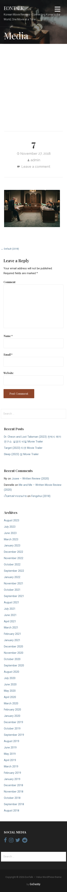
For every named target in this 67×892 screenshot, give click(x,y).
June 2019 (10, 747)
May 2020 (10, 690)
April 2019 (10, 760)
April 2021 (10, 621)
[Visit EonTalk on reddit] (24, 841)
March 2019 (11, 766)
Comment (9, 282)
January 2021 (12, 640)
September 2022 (14, 570)
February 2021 (12, 634)
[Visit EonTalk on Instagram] (11, 841)
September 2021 (14, 596)
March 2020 (11, 703)
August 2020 (11, 671)
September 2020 (14, 665)
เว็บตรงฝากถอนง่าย (15, 496)
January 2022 (12, 577)
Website (9, 373)
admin (35, 160)
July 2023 (9, 526)
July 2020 (9, 678)
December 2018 (13, 785)
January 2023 (12, 545)
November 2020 (13, 652)
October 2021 (12, 589)
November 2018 (13, 791)
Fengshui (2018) (40, 496)
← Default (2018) (10, 248)
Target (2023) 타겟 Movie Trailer (23, 448)
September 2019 (14, 735)
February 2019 (12, 772)
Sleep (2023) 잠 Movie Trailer (21, 454)
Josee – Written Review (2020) (30, 478)
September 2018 (14, 804)
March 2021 (11, 627)
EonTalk (14, 8)
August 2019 (11, 741)
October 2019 (12, 728)
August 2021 (11, 602)
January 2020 (12, 716)
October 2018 (12, 798)
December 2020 (13, 646)
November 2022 (13, 558)
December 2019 (13, 722)
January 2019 (12, 779)
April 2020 (10, 697)
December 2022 (13, 552)
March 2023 (11, 539)
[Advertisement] (33, 83)
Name (8, 336)
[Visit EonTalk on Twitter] (17, 841)
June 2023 (10, 533)
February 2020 (12, 709)
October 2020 (12, 659)
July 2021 (9, 608)
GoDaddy (35, 884)
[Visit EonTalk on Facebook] (5, 841)
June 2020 (10, 684)
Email (8, 354)
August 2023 (11, 520)
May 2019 (10, 753)
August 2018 (11, 810)
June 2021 (10, 615)
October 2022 (12, 564)
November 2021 (13, 583)
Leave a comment (35, 167)
